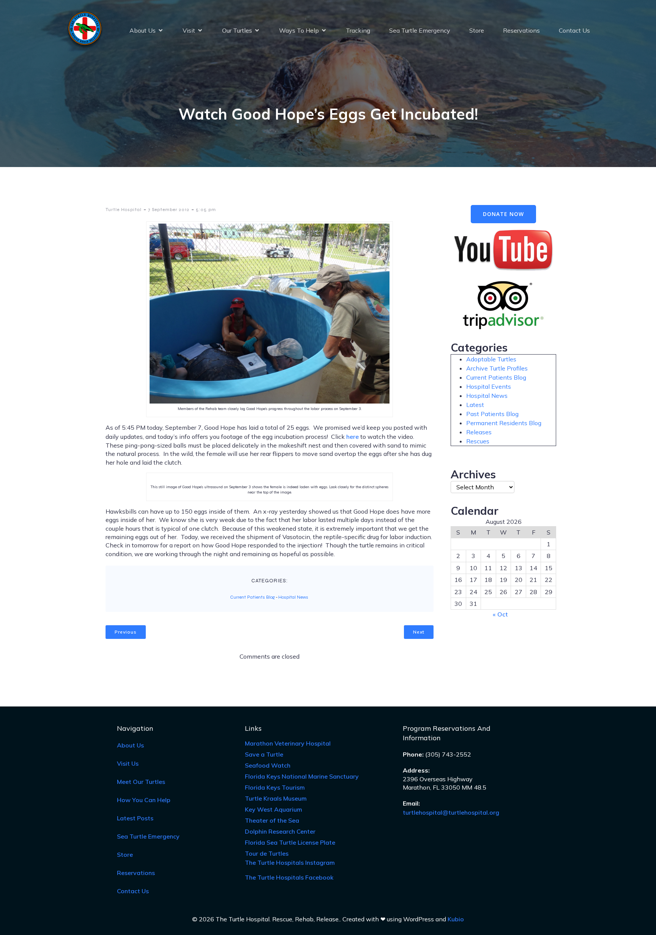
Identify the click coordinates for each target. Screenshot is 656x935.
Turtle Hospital (124, 209)
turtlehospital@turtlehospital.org (451, 812)
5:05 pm (206, 209)
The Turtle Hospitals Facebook (289, 877)
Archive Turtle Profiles (497, 368)
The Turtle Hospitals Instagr (290, 862)
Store (476, 30)
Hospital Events (488, 386)
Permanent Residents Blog (503, 423)
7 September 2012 (168, 209)
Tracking (358, 30)
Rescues (477, 441)
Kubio (456, 919)
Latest (475, 404)
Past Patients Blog (492, 414)
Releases (479, 432)
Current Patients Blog (252, 597)
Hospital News (293, 597)
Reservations (521, 30)
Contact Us (574, 30)
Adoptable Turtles (491, 359)
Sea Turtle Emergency (419, 30)
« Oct (500, 614)
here (352, 436)
